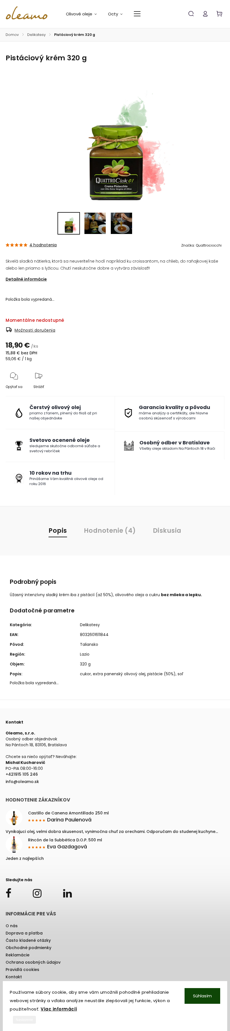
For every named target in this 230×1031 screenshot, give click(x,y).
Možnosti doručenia (35, 330)
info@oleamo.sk (22, 781)
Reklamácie (17, 955)
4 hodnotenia (43, 245)
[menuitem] (84, 14)
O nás (12, 926)
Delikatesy (90, 625)
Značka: (201, 245)
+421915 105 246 (22, 774)
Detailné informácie (26, 279)
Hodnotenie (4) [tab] (110, 530)
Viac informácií (59, 1009)
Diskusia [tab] (167, 530)
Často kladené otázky (28, 940)
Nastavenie (24, 1020)
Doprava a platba (24, 933)
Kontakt (14, 977)
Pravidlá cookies (22, 969)
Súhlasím (202, 996)
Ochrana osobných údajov (33, 962)
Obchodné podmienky (28, 947)
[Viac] (137, 13)
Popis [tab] (58, 530)
